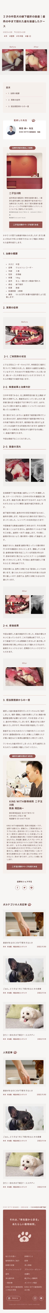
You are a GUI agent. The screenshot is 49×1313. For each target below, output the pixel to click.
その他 (20, 36)
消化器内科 (10, 1278)
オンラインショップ (13, 1269)
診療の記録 (10, 1265)
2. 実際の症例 (14, 100)
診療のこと (28, 1256)
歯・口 (29, 36)
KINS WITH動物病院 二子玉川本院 (14, 1288)
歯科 (7, 1274)
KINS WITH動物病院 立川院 (33, 1288)
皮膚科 (27, 1274)
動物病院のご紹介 (13, 1261)
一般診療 (9, 1283)
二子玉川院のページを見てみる (25, 225)
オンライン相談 (30, 1283)
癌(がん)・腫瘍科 (31, 1278)
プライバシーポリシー (33, 1269)
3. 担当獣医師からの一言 (18, 106)
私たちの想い (11, 1256)
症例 (12, 36)
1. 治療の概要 (13, 93)
